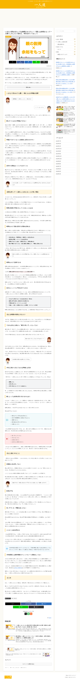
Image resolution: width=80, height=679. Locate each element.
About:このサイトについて (71, 675)
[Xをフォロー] (26, 614)
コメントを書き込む (28, 664)
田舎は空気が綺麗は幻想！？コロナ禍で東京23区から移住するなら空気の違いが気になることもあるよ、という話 (65, 81)
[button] (44, 62)
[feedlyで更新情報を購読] (28, 614)
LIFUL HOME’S (18, 567)
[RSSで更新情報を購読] (31, 614)
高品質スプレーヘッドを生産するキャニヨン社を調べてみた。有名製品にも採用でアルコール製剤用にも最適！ (65, 64)
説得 (16, 598)
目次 (27, 87)
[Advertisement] (40, 18)
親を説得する (8, 598)
